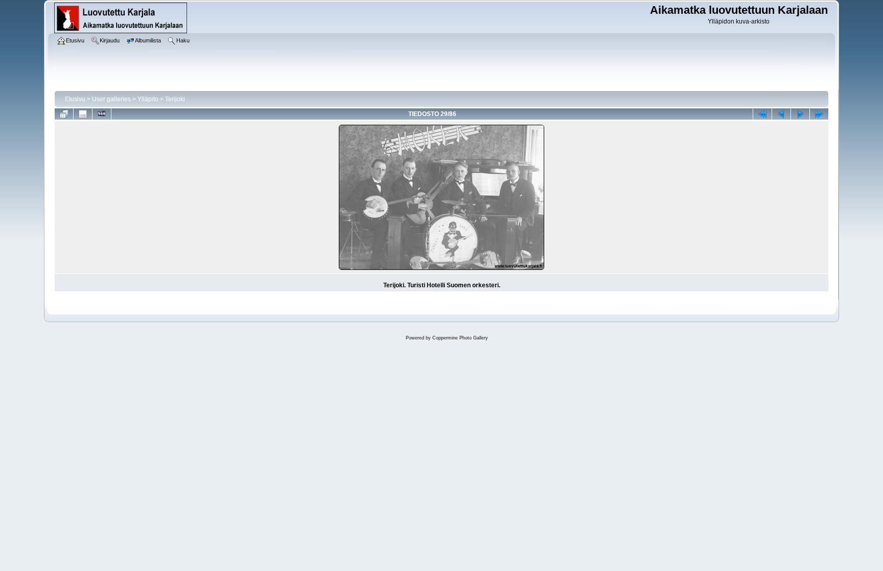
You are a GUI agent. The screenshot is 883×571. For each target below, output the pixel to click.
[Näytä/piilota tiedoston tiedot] (83, 114)
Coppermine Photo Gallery (460, 337)
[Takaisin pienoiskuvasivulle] (64, 114)
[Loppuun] (819, 114)
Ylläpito (147, 99)
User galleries (111, 99)
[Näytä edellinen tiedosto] (781, 114)
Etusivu (75, 99)
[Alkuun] (762, 114)
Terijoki (175, 99)
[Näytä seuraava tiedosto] (800, 114)
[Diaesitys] (101, 114)
